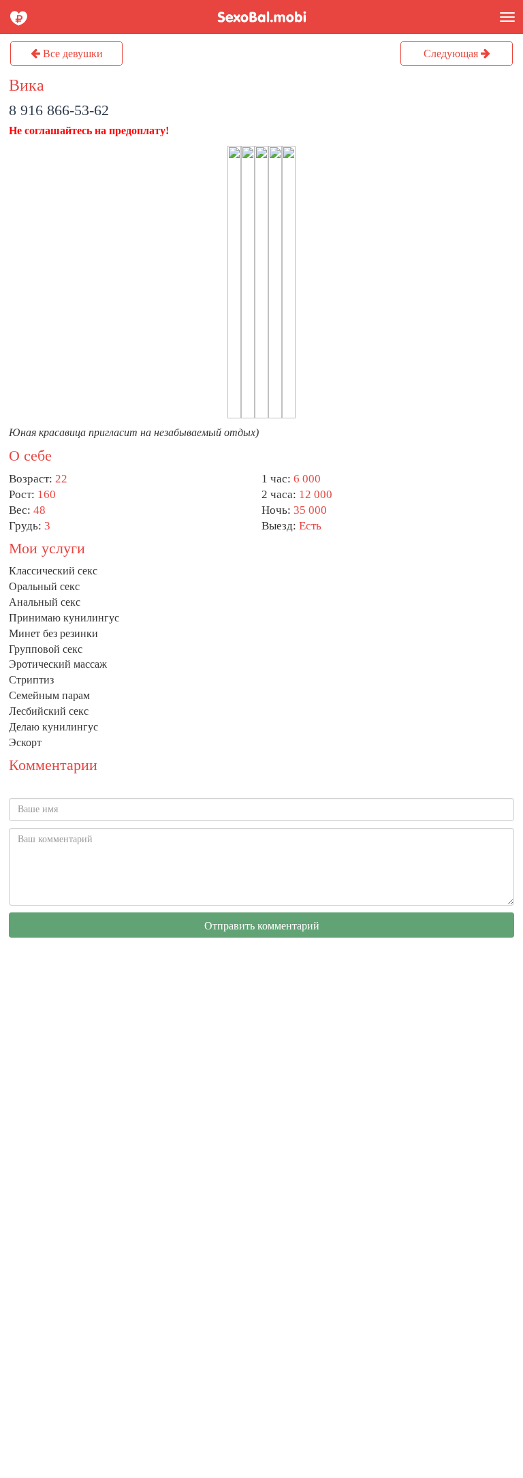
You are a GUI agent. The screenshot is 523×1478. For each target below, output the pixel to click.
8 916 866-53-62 (59, 110)
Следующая (452, 53)
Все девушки (71, 53)
